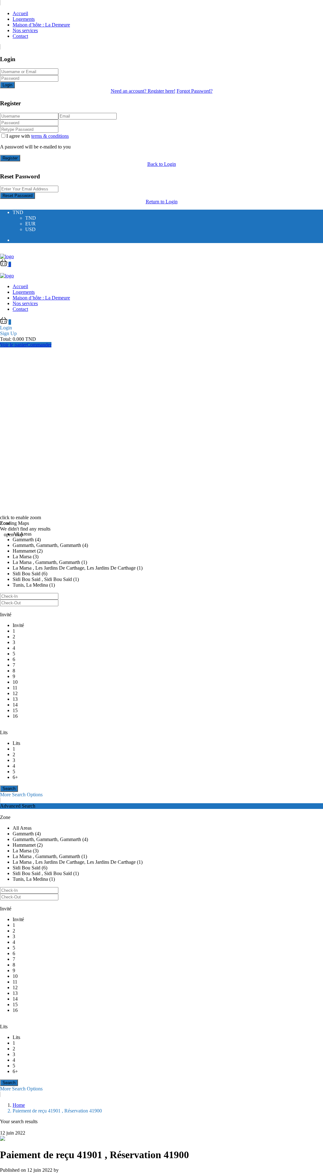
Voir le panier (13, 344)
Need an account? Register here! (143, 91)
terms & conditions (50, 136)
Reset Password (17, 195)
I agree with (37, 136)
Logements (24, 19)
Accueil (20, 13)
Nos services (25, 30)
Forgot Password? (195, 91)
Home (19, 1105)
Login (7, 85)
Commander (39, 344)
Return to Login (162, 201)
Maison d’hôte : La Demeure (41, 24)
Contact (20, 36)
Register (10, 158)
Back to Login (161, 164)
